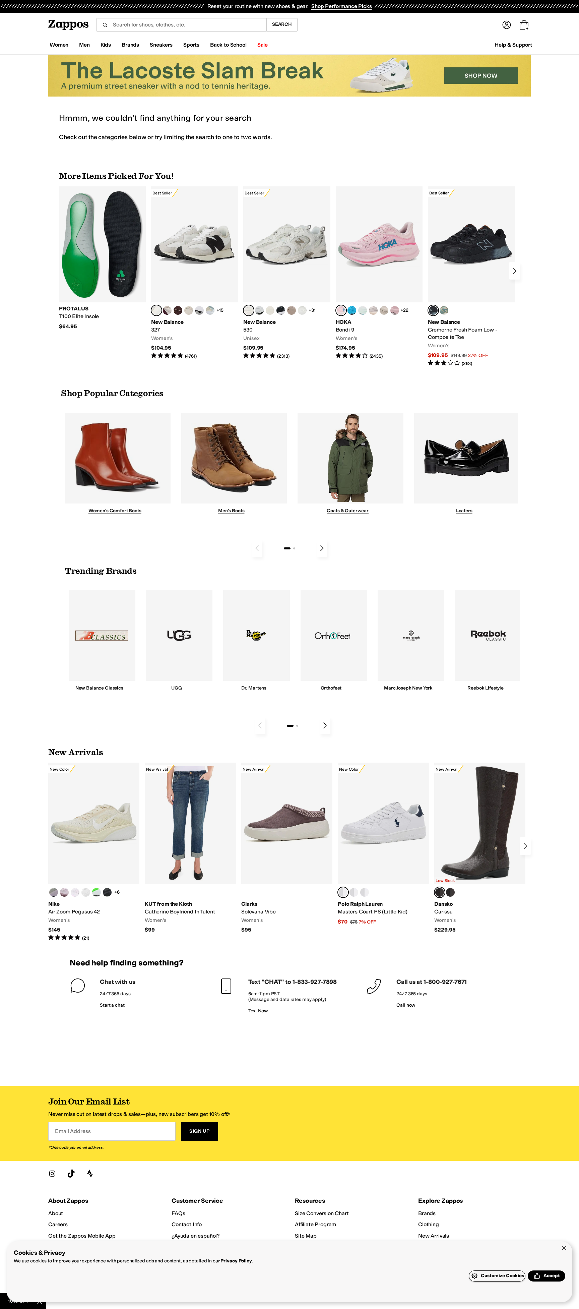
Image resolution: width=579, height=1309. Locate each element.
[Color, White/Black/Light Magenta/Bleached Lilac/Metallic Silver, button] (75, 892)
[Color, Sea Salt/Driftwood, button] (291, 310)
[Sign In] (507, 25)
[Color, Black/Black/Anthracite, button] (107, 892)
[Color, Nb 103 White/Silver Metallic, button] (259, 310)
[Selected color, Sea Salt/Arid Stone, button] (248, 310)
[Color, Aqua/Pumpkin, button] (444, 310)
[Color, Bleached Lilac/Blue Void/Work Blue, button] (53, 892)
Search (282, 24)
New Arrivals (433, 1236)
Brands (427, 1213)
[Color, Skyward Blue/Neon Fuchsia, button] (351, 310)
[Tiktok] (71, 1173)
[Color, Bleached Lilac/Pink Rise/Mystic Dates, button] (64, 892)
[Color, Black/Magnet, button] (280, 310)
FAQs (178, 1213)
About (55, 1213)
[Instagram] (52, 1173)
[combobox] (181, 25)
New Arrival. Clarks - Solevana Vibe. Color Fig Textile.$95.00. (286, 848)
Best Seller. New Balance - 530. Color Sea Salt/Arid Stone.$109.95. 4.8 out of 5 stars (286, 273)
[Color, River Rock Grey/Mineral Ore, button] (373, 310)
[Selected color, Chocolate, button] (439, 892)
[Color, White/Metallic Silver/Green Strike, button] (96, 892)
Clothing (428, 1224)
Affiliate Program (315, 1224)
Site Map (306, 1236)
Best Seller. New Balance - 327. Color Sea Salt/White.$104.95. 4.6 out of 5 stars (194, 273)
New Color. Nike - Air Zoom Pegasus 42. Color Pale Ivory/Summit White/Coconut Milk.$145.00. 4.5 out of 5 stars (93, 852)
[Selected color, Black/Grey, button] (433, 310)
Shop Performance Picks (341, 6)
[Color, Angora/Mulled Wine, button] (167, 310)
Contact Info (187, 1224)
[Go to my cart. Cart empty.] (524, 25)
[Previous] (257, 548)
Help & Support (513, 45)
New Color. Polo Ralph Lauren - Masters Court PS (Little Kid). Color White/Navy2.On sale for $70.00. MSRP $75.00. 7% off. (383, 844)
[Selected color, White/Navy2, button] (343, 892)
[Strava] (89, 1173)
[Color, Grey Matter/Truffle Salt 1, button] (270, 310)
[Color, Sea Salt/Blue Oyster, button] (302, 310)
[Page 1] (287, 548)
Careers (58, 1224)
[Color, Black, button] (450, 892)
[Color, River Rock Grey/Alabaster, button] (384, 310)
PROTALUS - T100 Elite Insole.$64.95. (102, 258)
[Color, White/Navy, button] (353, 892)
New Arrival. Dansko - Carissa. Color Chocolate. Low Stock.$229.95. (479, 848)
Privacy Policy (236, 1261)
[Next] (514, 271)
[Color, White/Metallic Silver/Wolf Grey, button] (85, 892)
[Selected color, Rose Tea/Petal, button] (341, 310)
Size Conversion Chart (322, 1213)
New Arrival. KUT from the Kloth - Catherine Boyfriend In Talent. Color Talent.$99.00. (190, 848)
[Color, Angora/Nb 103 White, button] (210, 310)
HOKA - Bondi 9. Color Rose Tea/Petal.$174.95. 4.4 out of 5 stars (379, 273)
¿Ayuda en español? (196, 1236)
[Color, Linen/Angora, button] (188, 310)
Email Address (72, 1131)
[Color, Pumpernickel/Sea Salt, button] (178, 310)
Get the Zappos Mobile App (82, 1236)
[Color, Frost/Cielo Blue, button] (362, 310)
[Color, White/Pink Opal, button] (394, 310)
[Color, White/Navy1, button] (364, 892)
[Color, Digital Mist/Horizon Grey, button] (199, 310)
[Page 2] (294, 548)
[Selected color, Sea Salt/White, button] (156, 310)
